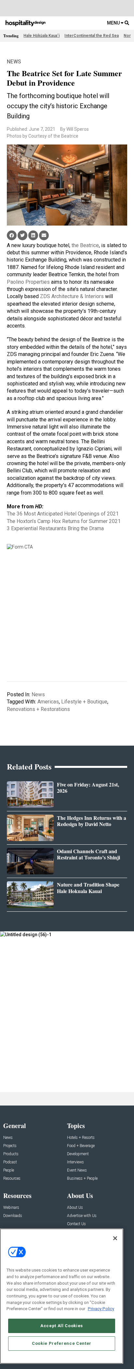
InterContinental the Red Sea (91, 35)
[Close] (115, 1238)
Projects (10, 1146)
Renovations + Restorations (38, 709)
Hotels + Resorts (81, 1138)
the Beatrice (85, 245)
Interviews (75, 1162)
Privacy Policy (101, 1308)
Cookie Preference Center (61, 1343)
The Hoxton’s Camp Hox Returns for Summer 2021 (64, 521)
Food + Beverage (81, 1146)
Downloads (12, 1216)
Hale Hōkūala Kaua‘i (41, 35)
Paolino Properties (28, 282)
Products (11, 1154)
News (14, 62)
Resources (11, 1178)
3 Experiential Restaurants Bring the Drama (55, 528)
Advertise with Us (82, 1216)
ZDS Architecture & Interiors (72, 296)
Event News (77, 1170)
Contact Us (76, 1224)
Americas (48, 702)
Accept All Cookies (61, 1325)
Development (78, 1154)
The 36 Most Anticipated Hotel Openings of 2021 (63, 514)
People (8, 1170)
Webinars (11, 1208)
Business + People (82, 1178)
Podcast (10, 1162)
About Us (75, 1208)
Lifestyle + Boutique (84, 702)
